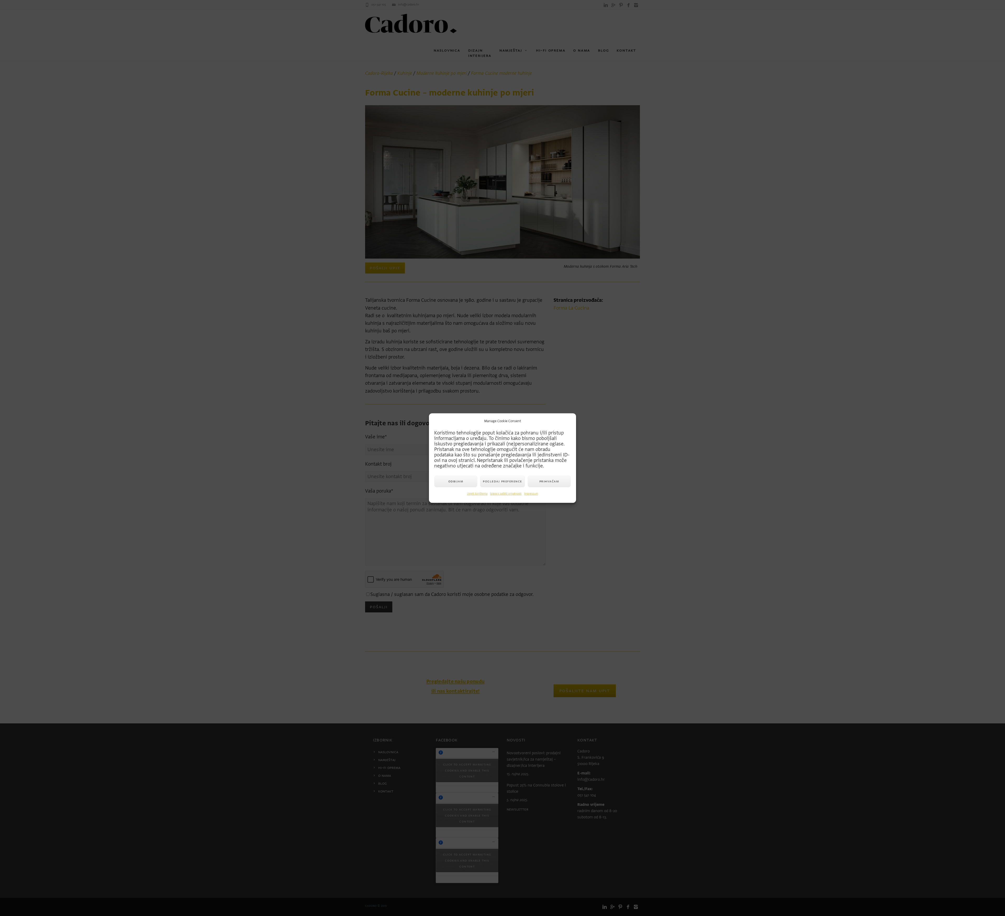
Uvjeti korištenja (477, 493)
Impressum (531, 493)
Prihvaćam (549, 481)
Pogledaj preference (502, 481)
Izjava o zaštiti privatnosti (506, 493)
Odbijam (456, 481)
